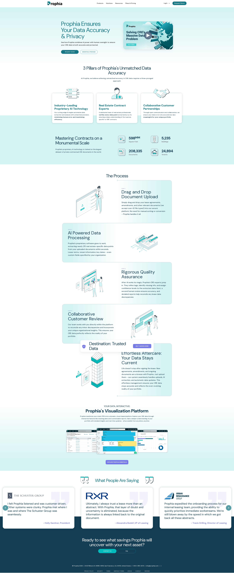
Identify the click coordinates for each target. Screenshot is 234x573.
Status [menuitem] (130, 571)
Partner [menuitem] (147, 571)
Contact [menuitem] (138, 571)
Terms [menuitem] (108, 571)
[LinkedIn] (161, 566)
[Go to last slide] (5, 508)
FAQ (127, 551)
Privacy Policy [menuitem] (89, 571)
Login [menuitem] (166, 3)
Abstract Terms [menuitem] (119, 571)
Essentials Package (89, 52)
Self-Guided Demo (142, 346)
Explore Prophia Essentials (117, 462)
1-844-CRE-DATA (138, 566)
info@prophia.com (152, 566)
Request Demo (179, 3)
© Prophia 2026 (77, 566)
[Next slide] (228, 508)
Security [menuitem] (100, 571)
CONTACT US (107, 551)
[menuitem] (100, 3)
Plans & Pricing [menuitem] (130, 3)
